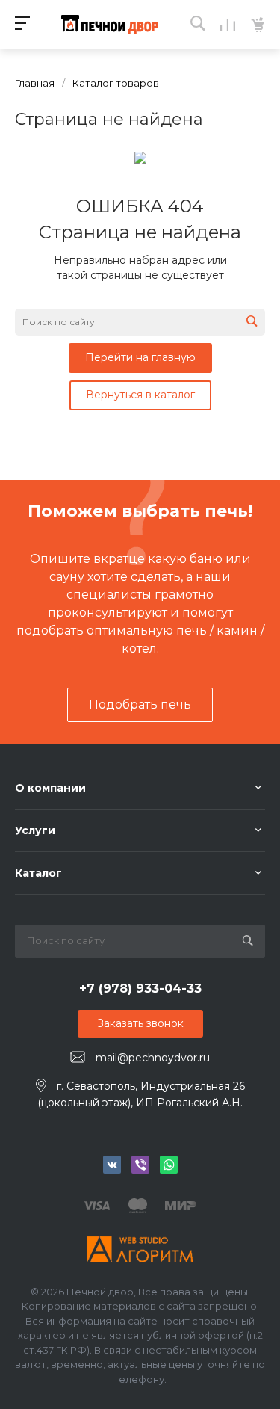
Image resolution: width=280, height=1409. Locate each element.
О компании (50, 788)
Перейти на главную (140, 357)
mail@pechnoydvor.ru (153, 1057)
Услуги (35, 830)
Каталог (38, 873)
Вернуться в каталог (140, 394)
